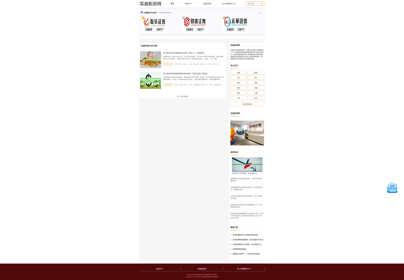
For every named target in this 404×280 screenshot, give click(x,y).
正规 (256, 93)
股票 (256, 83)
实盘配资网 (207, 3)
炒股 (238, 73)
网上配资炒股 (168, 64)
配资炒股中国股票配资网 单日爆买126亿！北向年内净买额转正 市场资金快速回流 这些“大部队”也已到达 (246, 215)
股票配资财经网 (207, 277)
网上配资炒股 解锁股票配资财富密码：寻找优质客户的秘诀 (185, 73)
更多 (259, 12)
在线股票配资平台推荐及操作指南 (245, 235)
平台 (238, 98)
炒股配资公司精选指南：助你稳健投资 (244, 173)
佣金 (238, 83)
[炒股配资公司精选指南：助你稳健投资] (247, 164)
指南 (238, 88)
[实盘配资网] (151, 3)
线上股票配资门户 (229, 3)
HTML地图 (213, 274)
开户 (256, 78)
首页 (172, 3)
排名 (256, 98)
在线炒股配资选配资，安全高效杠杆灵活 (248, 239)
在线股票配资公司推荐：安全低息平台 (247, 244)
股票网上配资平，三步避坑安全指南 (246, 254)
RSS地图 (206, 274)
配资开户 (188, 3)
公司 (238, 78)
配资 (256, 73)
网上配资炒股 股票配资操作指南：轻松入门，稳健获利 (183, 53)
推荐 (238, 93)
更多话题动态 (247, 104)
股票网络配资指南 (239, 249)
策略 (256, 88)
